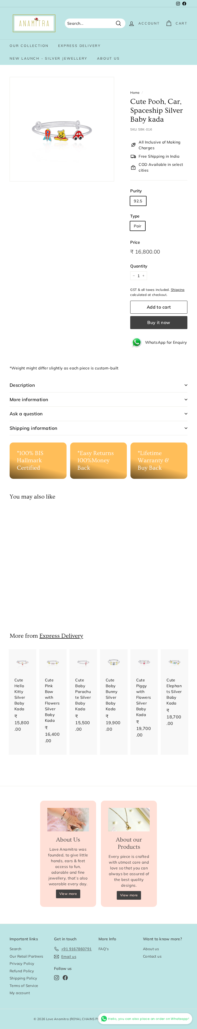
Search (15, 949)
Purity (136, 190)
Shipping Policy (23, 978)
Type (135, 215)
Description (22, 385)
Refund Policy (22, 971)
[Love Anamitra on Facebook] (65, 977)
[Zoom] (62, 129)
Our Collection (29, 46)
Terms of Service (24, 985)
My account (20, 993)
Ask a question (26, 414)
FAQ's (103, 949)
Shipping (178, 289)
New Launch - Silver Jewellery (48, 58)
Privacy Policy (22, 963)
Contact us (152, 956)
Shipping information (33, 428)
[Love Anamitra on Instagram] (56, 977)
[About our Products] (129, 819)
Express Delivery (79, 46)
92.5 (138, 201)
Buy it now (158, 322)
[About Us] (68, 819)
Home (135, 92)
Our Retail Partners (26, 956)
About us (108, 58)
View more (68, 894)
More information (29, 399)
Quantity (138, 265)
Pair (138, 226)
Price (135, 242)
